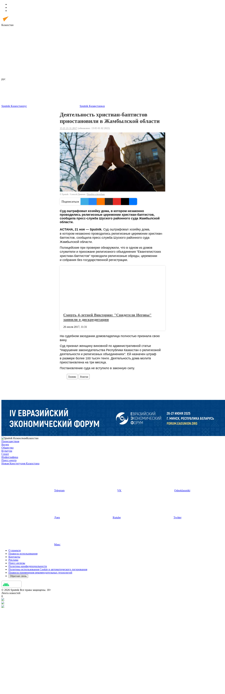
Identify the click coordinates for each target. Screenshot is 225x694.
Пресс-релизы (16, 563)
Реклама (13, 559)
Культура (84, 376)
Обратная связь (18, 576)
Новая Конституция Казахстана (20, 463)
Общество (7, 447)
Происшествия (10, 441)
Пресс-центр (9, 460)
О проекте (14, 550)
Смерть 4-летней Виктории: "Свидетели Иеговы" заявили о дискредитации (107, 317)
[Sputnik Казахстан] (16, 21)
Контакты (14, 556)
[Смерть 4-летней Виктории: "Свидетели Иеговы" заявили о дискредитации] (112, 288)
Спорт (5, 453)
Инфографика (9, 457)
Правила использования (22, 553)
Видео (5, 444)
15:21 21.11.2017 (68, 128)
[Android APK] (11, 586)
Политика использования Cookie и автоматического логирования (47, 569)
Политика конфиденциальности (27, 566)
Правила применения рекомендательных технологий (40, 572)
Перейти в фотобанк (96, 194)
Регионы (72, 376)
